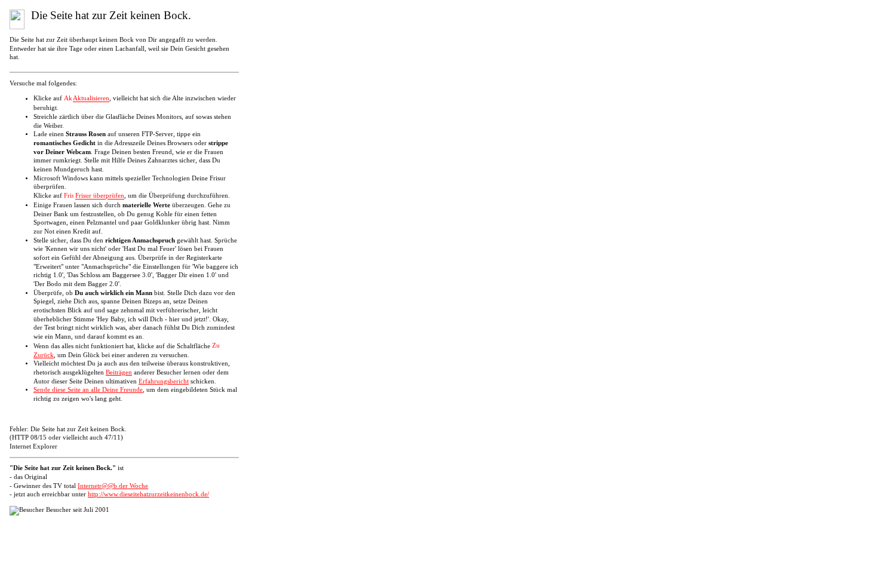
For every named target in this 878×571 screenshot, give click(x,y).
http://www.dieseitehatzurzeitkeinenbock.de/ (148, 494)
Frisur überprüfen (99, 196)
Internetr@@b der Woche (113, 486)
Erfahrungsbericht (164, 381)
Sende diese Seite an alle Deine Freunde (88, 389)
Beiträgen (119, 372)
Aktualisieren (91, 99)
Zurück (43, 355)
